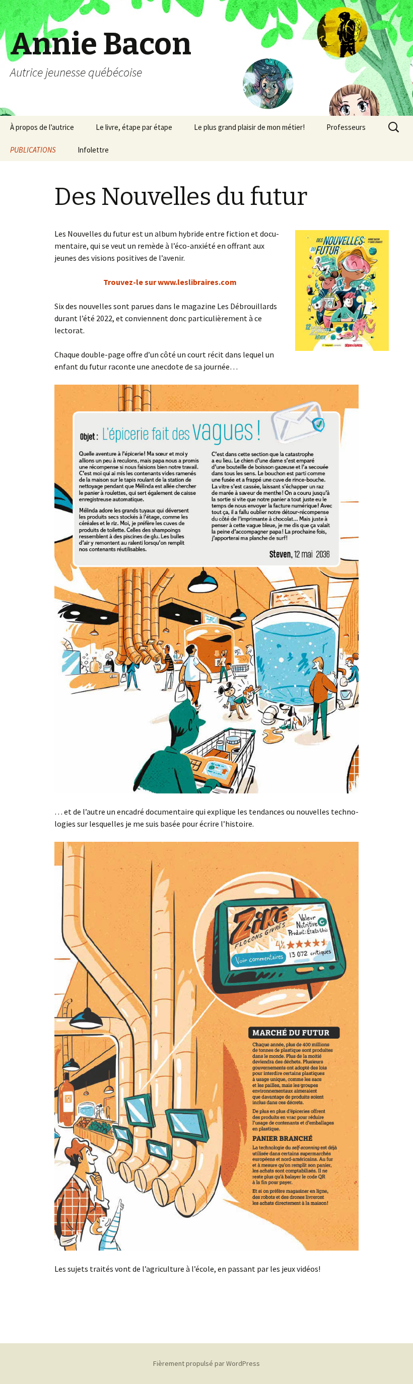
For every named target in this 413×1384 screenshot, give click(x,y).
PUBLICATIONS (33, 150)
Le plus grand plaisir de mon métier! (249, 127)
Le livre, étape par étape (134, 127)
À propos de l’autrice (42, 127)
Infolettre (93, 150)
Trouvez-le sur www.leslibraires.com (170, 282)
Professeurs (346, 127)
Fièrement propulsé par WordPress (206, 1363)
